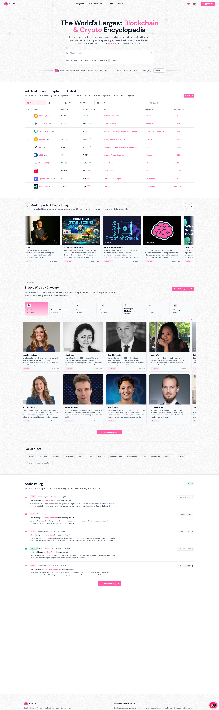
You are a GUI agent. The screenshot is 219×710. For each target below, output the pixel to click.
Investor (101, 457)
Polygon (148, 131)
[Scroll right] (191, 206)
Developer (68, 457)
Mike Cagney (117, 179)
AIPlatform (155, 457)
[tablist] (67, 102)
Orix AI (50, 552)
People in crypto (42, 497)
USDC (41, 155)
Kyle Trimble (50, 500)
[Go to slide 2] (191, 319)
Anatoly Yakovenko (111, 163)
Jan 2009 (177, 116)
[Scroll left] (185, 206)
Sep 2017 (177, 171)
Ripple (147, 147)
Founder (30, 457)
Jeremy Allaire (110, 155)
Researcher (132, 457)
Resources (108, 4)
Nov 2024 (177, 186)
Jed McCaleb (120, 147)
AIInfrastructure (44, 463)
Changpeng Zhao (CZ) (113, 139)
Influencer (169, 457)
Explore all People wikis (108, 432)
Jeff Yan (107, 186)
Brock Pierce (121, 131)
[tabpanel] (109, 148)
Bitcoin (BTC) (44, 116)
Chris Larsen (109, 147)
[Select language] (195, 3)
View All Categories (181, 289)
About (120, 4)
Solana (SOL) (44, 163)
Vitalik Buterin (110, 124)
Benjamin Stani (51, 517)
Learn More (148, 70)
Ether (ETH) (43, 124)
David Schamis (51, 569)
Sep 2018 (177, 155)
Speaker (55, 457)
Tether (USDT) (44, 131)
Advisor (81, 457)
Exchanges (114, 60)
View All (187, 96)
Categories (79, 4)
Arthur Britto (132, 147)
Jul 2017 (177, 139)
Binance (42, 139)
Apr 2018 (177, 163)
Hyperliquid (43, 186)
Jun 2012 (177, 147)
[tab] (35, 102)
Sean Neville (121, 155)
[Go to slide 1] (189, 319)
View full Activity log (108, 584)
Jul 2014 (177, 124)
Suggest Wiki (208, 4)
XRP (40, 147)
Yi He (124, 139)
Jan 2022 (177, 179)
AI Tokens (84, 60)
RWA (144, 457)
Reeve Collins (109, 131)
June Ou (107, 179)
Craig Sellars (132, 131)
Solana (148, 163)
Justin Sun (108, 171)
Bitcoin (94, 60)
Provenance (150, 179)
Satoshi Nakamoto (111, 116)
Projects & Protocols (45, 548)
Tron (40, 171)
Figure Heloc (44, 179)
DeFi (75, 60)
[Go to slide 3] (193, 319)
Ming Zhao (49, 535)
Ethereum (103, 60)
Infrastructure (116, 457)
